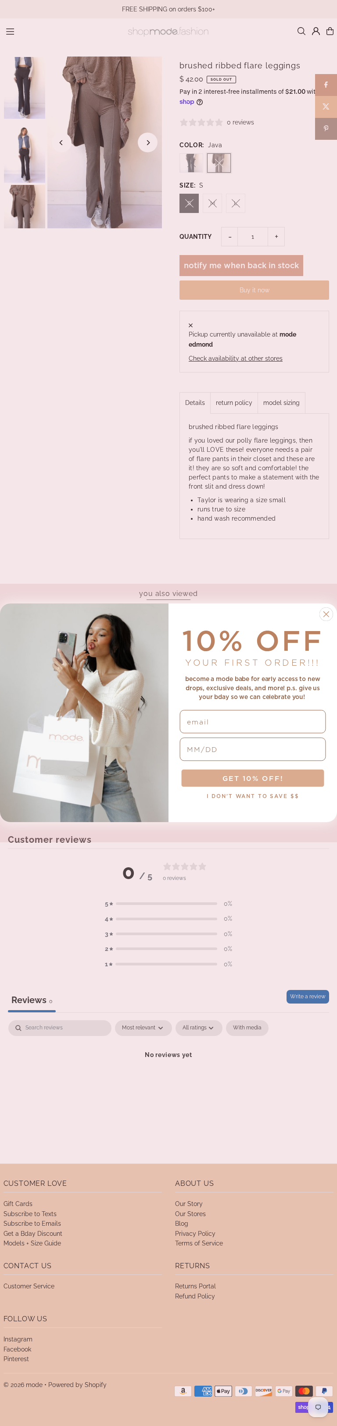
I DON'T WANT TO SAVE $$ (253, 796)
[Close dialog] (326, 614)
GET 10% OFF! (252, 779)
